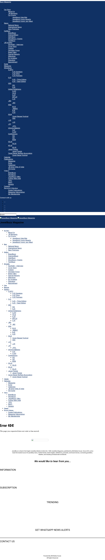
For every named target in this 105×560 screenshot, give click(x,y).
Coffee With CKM (14, 179)
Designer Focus (14, 50)
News (6, 23)
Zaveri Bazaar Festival (20, 116)
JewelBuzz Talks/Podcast (52, 525)
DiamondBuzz (13, 35)
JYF (9, 124)
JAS (9, 101)
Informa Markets (14, 128)
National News (13, 25)
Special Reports (14, 54)
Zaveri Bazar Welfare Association (20, 153)
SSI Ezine (11, 169)
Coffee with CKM (52, 519)
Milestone (11, 56)
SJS (13, 87)
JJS (9, 120)
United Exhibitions (14, 89)
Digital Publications (15, 190)
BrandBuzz (12, 33)
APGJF (14, 97)
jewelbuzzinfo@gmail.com (52, 465)
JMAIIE (15, 109)
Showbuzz (8, 68)
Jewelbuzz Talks (14, 177)
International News (15, 27)
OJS (13, 113)
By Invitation (12, 58)
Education (11, 60)
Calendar (7, 157)
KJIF (14, 95)
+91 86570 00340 (5, 546)
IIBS (13, 118)
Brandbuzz (12, 173)
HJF (13, 130)
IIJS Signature (17, 72)
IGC (13, 136)
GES (9, 83)
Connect (7, 186)
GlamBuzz (11, 37)
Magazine (7, 66)
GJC (9, 78)
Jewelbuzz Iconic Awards (21, 19)
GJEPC (10, 70)
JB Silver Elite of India (16, 167)
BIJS (14, 107)
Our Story (7, 10)
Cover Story (12, 47)
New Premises (13, 29)
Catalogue (11, 165)
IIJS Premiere (17, 76)
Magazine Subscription (16, 192)
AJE (13, 111)
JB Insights (8, 43)
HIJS (14, 93)
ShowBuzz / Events (15, 39)
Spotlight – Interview (15, 45)
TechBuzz (11, 41)
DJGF (14, 132)
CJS (13, 99)
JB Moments (12, 14)
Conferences (12, 134)
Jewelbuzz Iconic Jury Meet (22, 21)
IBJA (10, 114)
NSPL (10, 182)
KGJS (10, 146)
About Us (11, 12)
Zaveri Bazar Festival (19, 155)
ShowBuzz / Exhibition (52, 522)
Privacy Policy (5, 483)
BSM (14, 140)
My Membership (14, 194)
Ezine (6, 64)
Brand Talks (12, 52)
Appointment (12, 62)
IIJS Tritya (16, 74)
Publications (8, 159)
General (11, 184)
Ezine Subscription (6, 495)
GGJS (10, 142)
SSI (13, 85)
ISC (13, 138)
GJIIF (14, 91)
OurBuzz (7, 31)
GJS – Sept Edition (19, 81)
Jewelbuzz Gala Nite (19, 17)
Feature (11, 48)
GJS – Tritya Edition (19, 80)
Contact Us (4, 477)
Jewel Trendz (13, 149)
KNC (9, 105)
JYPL (14, 126)
